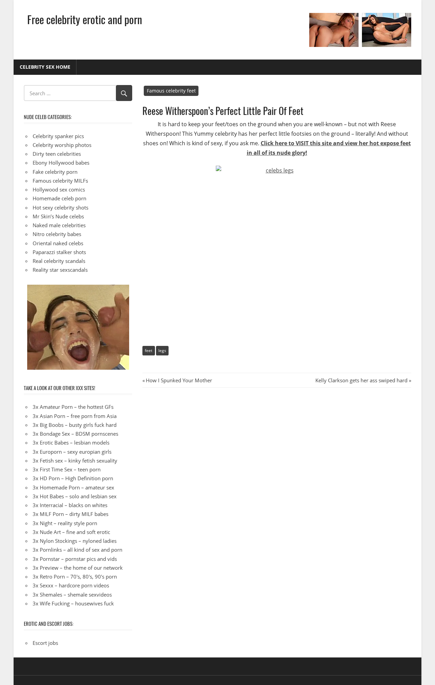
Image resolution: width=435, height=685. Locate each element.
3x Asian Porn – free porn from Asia (75, 416)
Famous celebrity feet (171, 90)
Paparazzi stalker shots (59, 252)
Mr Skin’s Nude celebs (58, 216)
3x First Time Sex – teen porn (67, 469)
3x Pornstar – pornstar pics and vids (75, 558)
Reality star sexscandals (60, 269)
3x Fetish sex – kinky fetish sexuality (75, 460)
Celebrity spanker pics (58, 136)
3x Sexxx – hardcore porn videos (71, 585)
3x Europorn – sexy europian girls (72, 451)
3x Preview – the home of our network (78, 567)
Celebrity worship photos (62, 144)
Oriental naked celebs (58, 243)
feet (148, 350)
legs (162, 350)
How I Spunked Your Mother (178, 380)
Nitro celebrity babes (57, 234)
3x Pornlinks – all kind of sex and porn (77, 549)
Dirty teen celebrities (57, 153)
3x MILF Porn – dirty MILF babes (70, 514)
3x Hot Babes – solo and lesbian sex (75, 496)
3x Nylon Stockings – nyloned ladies (75, 540)
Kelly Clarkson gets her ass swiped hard (361, 380)
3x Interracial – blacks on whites (70, 505)
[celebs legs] (276, 247)
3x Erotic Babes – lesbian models (71, 442)
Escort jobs (45, 642)
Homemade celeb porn (59, 198)
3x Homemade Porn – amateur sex (73, 487)
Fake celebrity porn (55, 171)
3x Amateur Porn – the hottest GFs (73, 406)
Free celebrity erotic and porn (84, 19)
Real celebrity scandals (59, 260)
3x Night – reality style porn (65, 523)
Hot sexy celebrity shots (60, 207)
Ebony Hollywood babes (61, 162)
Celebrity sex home (45, 67)
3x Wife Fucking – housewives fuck (73, 603)
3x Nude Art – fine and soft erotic (71, 532)
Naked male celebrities (59, 225)
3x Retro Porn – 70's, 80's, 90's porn (75, 576)
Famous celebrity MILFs (60, 180)
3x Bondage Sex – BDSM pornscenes (75, 433)
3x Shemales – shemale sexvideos (72, 594)
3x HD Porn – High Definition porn (73, 478)
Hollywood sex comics (59, 189)
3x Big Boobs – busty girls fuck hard (75, 424)
